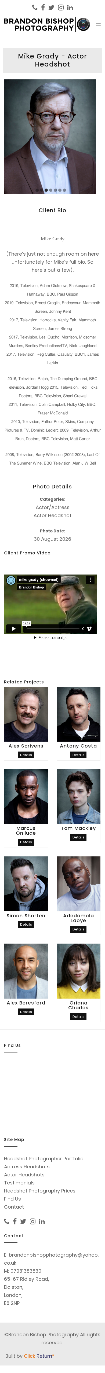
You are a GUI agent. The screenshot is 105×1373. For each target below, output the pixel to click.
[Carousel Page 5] (55, 190)
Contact (14, 1206)
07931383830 (25, 1271)
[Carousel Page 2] (41, 190)
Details (26, 754)
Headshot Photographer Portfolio (44, 1158)
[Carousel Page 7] (64, 190)
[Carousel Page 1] (37, 190)
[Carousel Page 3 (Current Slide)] (46, 190)
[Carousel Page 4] (50, 190)
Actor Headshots (24, 1174)
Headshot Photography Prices (39, 1190)
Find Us (12, 1198)
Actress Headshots (27, 1166)
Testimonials (19, 1182)
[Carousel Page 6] (59, 190)
